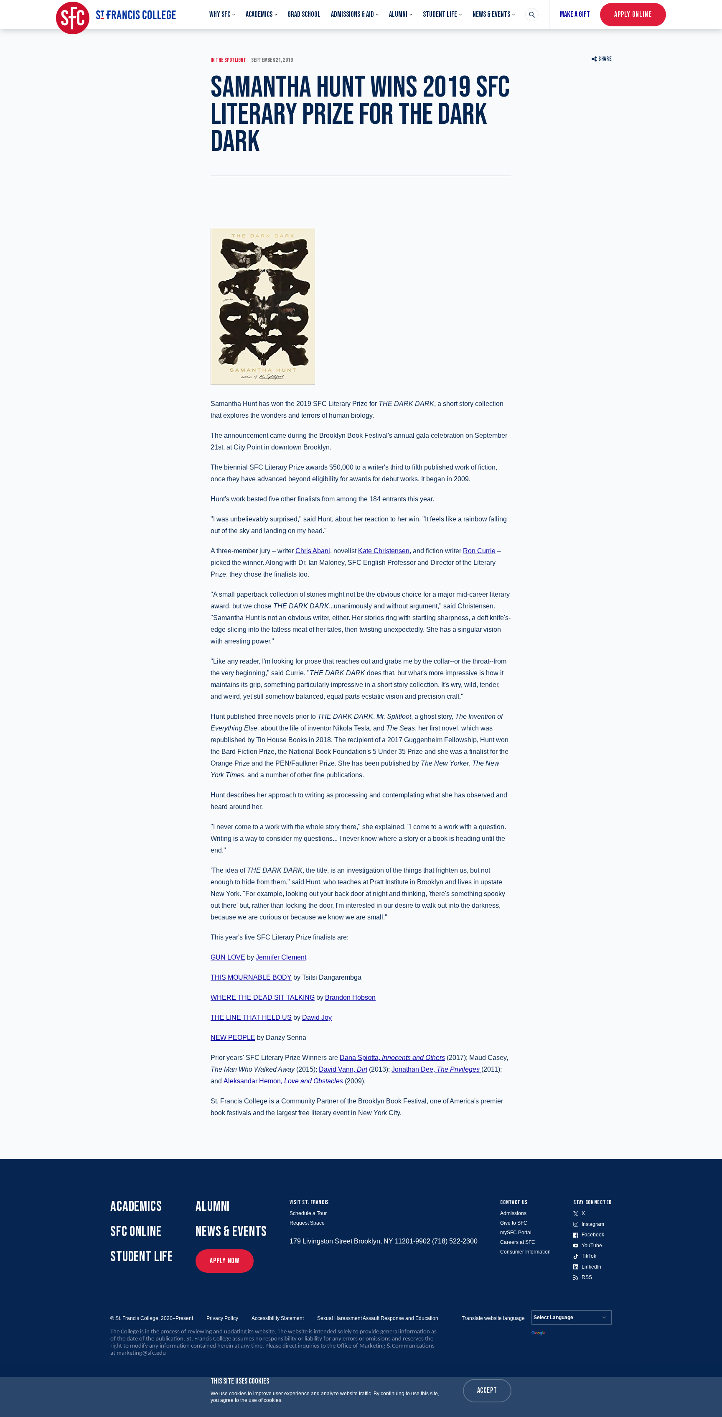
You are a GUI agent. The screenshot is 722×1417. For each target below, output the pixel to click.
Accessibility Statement (278, 1318)
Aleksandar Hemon (283, 1081)
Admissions (513, 1213)
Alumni (398, 14)
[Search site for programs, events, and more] (532, 14)
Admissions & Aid (352, 14)
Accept (487, 1390)
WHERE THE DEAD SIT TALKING (263, 997)
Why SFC (219, 14)
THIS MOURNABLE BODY (251, 977)
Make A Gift (575, 14)
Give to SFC (513, 1223)
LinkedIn (591, 1267)
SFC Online (136, 1231)
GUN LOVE (228, 957)
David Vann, (343, 1069)
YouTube (592, 1245)
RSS (587, 1277)
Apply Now (224, 1260)
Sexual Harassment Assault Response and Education (377, 1318)
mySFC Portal (515, 1233)
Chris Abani (312, 550)
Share (605, 58)
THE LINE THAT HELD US (251, 1017)
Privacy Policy (222, 1318)
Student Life (440, 14)
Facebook (593, 1235)
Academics (259, 14)
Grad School (303, 14)
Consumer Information (525, 1252)
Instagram (593, 1224)
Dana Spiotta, (392, 1057)
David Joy (317, 1017)
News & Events (491, 14)
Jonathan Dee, (436, 1069)
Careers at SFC (517, 1242)
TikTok (589, 1256)
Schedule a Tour (308, 1213)
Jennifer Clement (281, 957)
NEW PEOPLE (233, 1037)
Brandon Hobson (350, 997)
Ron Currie (479, 550)
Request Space (307, 1223)
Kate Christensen (383, 550)
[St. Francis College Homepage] (116, 14)
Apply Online (633, 14)
